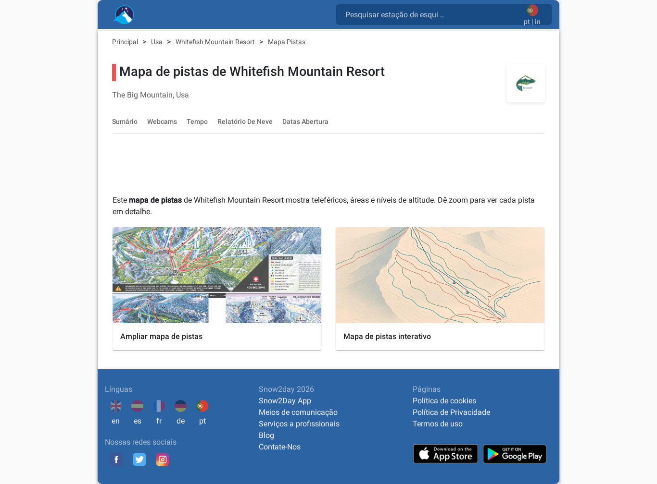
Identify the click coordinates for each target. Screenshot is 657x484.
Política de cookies (444, 400)
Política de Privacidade (451, 412)
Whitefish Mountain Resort (216, 42)
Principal (125, 42)
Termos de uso (438, 423)
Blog (266, 435)
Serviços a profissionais (299, 423)
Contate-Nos (280, 446)
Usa (157, 42)
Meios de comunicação (298, 412)
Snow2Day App (285, 400)
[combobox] (431, 14)
